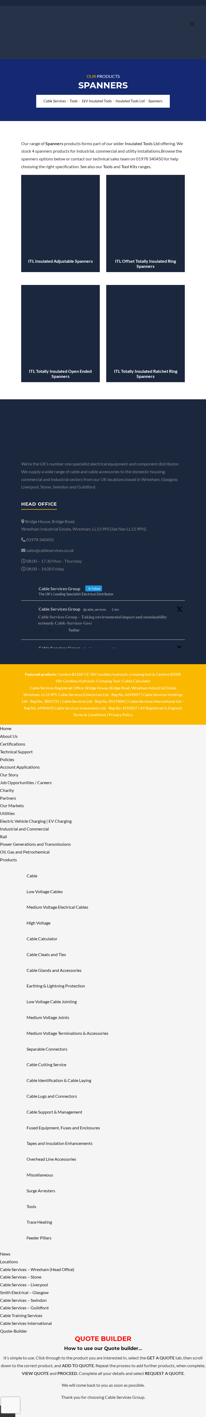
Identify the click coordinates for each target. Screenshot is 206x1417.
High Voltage (38, 922)
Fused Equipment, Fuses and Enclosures (63, 1127)
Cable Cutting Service (46, 1064)
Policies (7, 759)
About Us (9, 736)
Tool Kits (129, 166)
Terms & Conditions (89, 714)
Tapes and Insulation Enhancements (60, 1143)
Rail (3, 836)
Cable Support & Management (54, 1111)
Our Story (9, 774)
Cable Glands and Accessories (54, 970)
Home (5, 728)
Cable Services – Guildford (24, 1307)
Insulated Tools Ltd (142, 143)
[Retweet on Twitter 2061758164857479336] (51, 631)
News (5, 1253)
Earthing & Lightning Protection (56, 985)
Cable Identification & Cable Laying (59, 1080)
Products (8, 859)
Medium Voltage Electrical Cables (57, 906)
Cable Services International (26, 1323)
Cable (32, 875)
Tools (108, 166)
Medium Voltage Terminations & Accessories (67, 1033)
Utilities (7, 813)
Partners (8, 797)
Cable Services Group (59, 608)
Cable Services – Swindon (23, 1300)
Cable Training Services (21, 1315)
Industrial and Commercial (24, 828)
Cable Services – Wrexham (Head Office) (37, 1269)
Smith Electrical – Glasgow (24, 1292)
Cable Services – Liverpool (24, 1284)
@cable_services (94, 609)
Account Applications (20, 766)
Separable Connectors (47, 1048)
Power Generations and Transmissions (35, 844)
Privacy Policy (121, 714)
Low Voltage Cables (45, 891)
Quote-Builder (13, 1330)
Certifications (12, 743)
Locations (9, 1261)
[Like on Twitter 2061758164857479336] (62, 631)
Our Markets (12, 805)
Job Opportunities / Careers (26, 782)
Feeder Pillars (39, 1237)
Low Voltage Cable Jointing (52, 1001)
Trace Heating (39, 1221)
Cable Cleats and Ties (46, 954)
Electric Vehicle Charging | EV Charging (36, 821)
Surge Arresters (41, 1190)
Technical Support (16, 751)
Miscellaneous (40, 1174)
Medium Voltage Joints (48, 1017)
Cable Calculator (137, 681)
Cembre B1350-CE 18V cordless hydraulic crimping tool (105, 674)
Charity (7, 790)
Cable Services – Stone (20, 1276)
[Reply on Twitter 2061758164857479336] (41, 631)
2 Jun (115, 609)
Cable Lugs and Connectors (52, 1096)
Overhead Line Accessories (51, 1159)
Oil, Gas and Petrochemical (25, 851)
